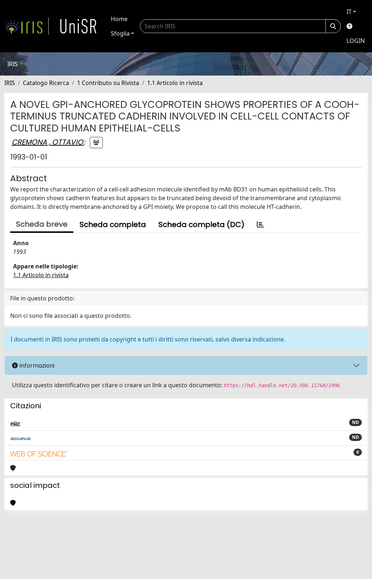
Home (119, 19)
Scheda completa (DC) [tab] (201, 224)
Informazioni (36, 365)
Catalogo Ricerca (46, 83)
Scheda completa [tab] (113, 224)
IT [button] (349, 12)
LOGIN (356, 41)
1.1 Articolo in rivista (175, 83)
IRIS (9, 83)
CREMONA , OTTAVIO (47, 142)
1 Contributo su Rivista (108, 83)
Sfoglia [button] (120, 33)
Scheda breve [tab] (42, 224)
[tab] (260, 224)
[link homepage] (26, 26)
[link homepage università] (78, 26)
